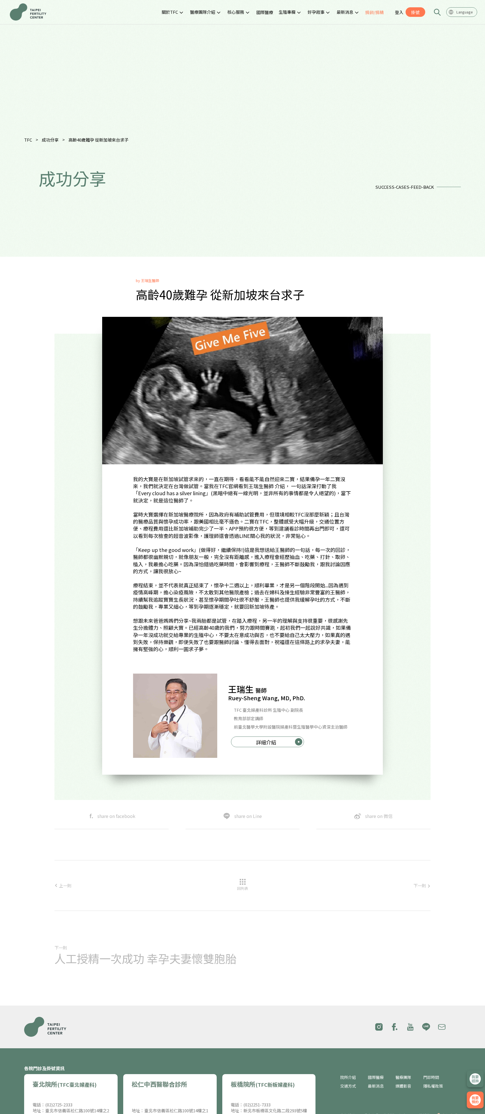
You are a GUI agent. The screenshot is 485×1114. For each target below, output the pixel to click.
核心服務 (235, 12)
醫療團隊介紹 (202, 12)
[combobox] (462, 12)
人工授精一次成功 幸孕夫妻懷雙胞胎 (145, 958)
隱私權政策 (433, 1086)
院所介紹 (348, 1077)
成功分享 (50, 140)
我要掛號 (475, 1100)
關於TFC (170, 12)
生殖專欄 (287, 12)
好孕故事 (316, 12)
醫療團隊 (403, 1077)
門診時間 (431, 1077)
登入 (399, 12)
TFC (28, 140)
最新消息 (345, 12)
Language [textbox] (464, 12)
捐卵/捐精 (374, 12)
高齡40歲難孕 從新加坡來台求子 (98, 140)
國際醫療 (264, 12)
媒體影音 (403, 1086)
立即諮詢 (475, 1078)
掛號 (415, 12)
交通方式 (348, 1086)
